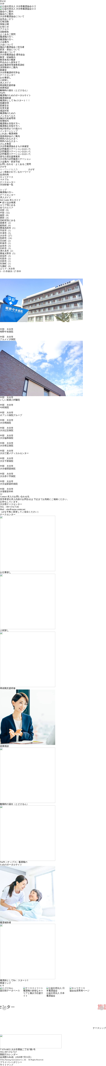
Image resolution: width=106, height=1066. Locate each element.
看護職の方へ (6, 37)
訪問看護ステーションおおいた (15, 151)
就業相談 (4, 88)
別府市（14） (6, 238)
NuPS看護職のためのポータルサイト (15, 94)
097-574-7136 (12, 507)
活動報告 (4, 32)
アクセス (4, 29)
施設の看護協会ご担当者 (12, 47)
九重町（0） (6, 266)
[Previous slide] (4, 1008)
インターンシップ (9, 131)
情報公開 (4, 24)
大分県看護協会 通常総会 (12, 54)
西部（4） (5, 218)
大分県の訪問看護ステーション (15, 159)
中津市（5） (6, 233)
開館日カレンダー (9, 1054)
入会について (6, 44)
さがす (31, 169)
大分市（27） (6, 235)
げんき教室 (5, 144)
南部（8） (5, 215)
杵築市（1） (6, 243)
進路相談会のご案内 (10, 136)
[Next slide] (101, 1008)
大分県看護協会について (12, 16)
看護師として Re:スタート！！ (15, 100)
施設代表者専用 (7, 118)
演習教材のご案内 (9, 67)
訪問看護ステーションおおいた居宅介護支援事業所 (15, 155)
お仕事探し (5, 77)
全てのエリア (6, 207)
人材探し (4, 80)
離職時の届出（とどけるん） (14, 90)
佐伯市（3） (6, 256)
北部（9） (5, 210)
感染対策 (4, 111)
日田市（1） (6, 261)
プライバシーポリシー (11, 1062)
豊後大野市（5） (8, 253)
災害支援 (4, 108)
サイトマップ (6, 1065)
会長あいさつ (6, 19)
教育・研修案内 (7, 57)
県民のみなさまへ (9, 138)
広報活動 (4, 21)
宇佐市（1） (6, 230)
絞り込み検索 (9, 202)
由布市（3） (6, 246)
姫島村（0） (6, 225)
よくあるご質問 (7, 34)
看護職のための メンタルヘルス (7, 114)
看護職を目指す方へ (10, 123)
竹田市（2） (6, 258)
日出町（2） (6, 241)
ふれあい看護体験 (9, 133)
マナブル (4, 179)
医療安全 (4, 105)
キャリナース (6, 177)
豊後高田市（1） (8, 228)
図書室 (3, 70)
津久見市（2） (7, 251)
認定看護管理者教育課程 (12, 65)
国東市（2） (6, 223)
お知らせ (4, 26)
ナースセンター (7, 75)
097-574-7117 (11, 1052)
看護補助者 (5, 98)
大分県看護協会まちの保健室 (14, 146)
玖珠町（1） (6, 263)
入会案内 (4, 42)
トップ (3, 190)
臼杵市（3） (6, 248)
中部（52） (5, 213)
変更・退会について (10, 49)
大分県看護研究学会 (10, 72)
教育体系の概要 (7, 60)
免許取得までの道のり (11, 128)
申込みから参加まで (10, 62)
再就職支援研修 (7, 85)
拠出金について (7, 52)
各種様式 (4, 121)
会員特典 (4, 174)
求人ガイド (5, 83)
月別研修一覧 (6, 184)
